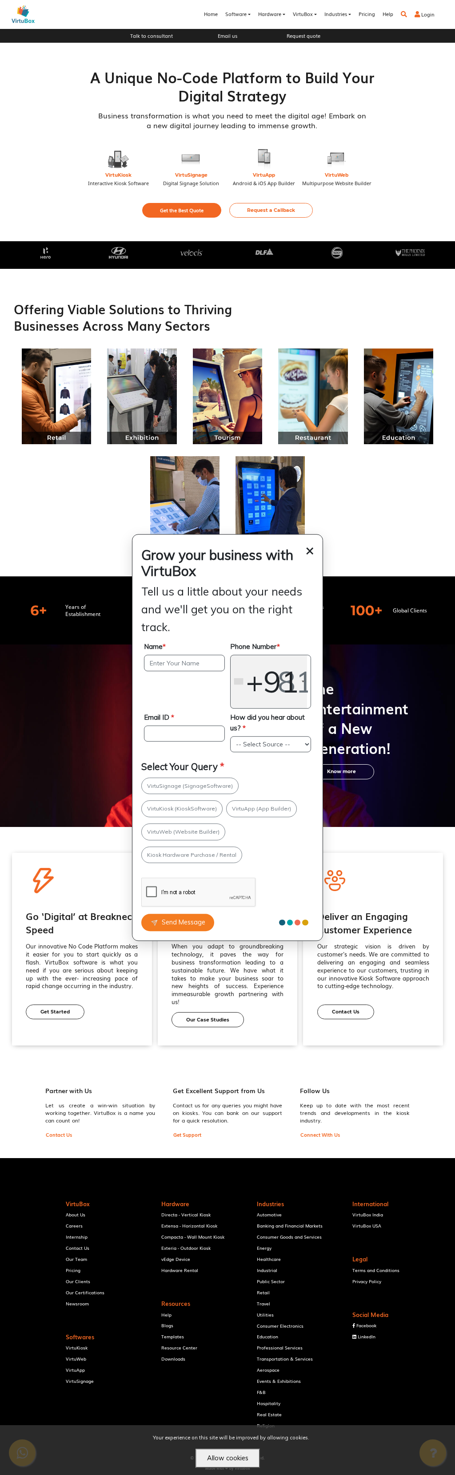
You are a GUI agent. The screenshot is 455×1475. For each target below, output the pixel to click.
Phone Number (255, 647)
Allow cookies (227, 1458)
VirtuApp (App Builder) (261, 808)
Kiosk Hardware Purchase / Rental (191, 854)
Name (155, 647)
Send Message (183, 922)
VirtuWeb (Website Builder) (183, 831)
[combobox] (269, 682)
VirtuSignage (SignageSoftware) (190, 785)
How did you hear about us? (267, 722)
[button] (181, 210)
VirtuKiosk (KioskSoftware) (182, 808)
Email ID (159, 717)
